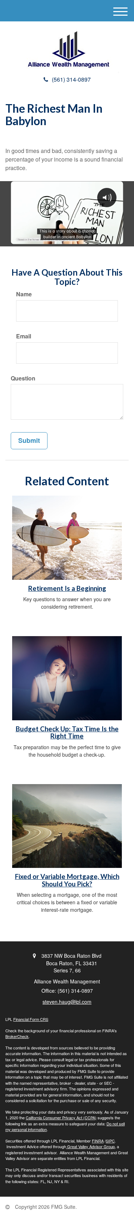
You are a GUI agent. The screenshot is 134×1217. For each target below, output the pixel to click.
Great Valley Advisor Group (90, 1146)
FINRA (98, 1141)
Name (24, 294)
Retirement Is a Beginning (67, 588)
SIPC (110, 1141)
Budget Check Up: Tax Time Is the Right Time (67, 732)
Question (23, 378)
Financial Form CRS (30, 1019)
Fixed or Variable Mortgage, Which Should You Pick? (67, 880)
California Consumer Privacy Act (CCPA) (61, 1117)
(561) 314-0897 (71, 79)
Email (23, 336)
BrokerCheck (17, 1036)
